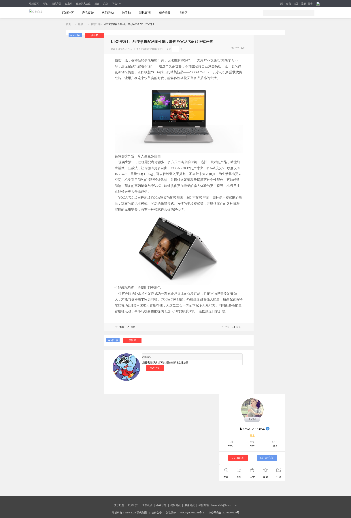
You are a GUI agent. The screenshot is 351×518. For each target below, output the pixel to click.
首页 (68, 24)
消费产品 (56, 3)
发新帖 (94, 35)
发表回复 (155, 367)
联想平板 (96, 24)
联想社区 (68, 12)
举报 (227, 327)
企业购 (68, 3)
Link (157, 363)
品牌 (105, 3)
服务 (97, 3)
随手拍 (126, 12)
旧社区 (183, 12)
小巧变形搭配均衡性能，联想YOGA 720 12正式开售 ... (130, 24)
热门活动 (108, 12)
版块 (80, 24)
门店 (281, 3)
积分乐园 (165, 12)
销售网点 (175, 505)
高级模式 (146, 356)
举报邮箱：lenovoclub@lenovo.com (218, 505)
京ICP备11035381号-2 (192, 512)
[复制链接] (157, 49)
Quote (165, 363)
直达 (169, 49)
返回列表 (75, 35)
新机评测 (145, 12)
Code (172, 363)
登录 (310, 3)
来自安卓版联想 (144, 49)
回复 (238, 327)
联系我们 (133, 505)
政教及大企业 (83, 3)
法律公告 (157, 512)
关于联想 (119, 505)
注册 (303, 3)
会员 (288, 3)
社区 (296, 3)
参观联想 (161, 505)
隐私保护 (171, 512)
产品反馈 (88, 12)
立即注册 (183, 362)
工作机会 (147, 505)
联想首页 (34, 3)
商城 (45, 3)
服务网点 (189, 505)
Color (150, 363)
